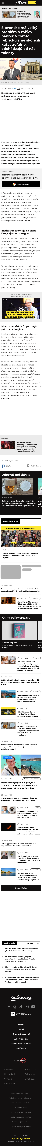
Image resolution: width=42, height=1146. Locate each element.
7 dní (37, 943)
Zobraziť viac (21, 888)
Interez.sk (9, 1069)
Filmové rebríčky (36, 598)
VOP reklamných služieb (20, 1103)
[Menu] (3, 2)
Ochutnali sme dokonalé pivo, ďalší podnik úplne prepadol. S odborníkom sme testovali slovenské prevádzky (19, 503)
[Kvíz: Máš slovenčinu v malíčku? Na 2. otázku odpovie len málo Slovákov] (8, 711)
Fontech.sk (9, 1083)
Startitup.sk (30, 1069)
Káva (37, 807)
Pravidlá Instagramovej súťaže (20, 1117)
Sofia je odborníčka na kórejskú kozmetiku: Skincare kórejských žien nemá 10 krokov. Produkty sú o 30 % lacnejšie (22, 979)
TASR (18, 88)
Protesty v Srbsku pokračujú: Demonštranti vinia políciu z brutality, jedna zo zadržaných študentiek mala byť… (27, 446)
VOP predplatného (20, 1108)
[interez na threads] (15, 1005)
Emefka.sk (30, 1079)
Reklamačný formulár (20, 1122)
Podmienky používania (20, 1093)
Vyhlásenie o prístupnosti (21, 1127)
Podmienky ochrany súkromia (20, 1098)
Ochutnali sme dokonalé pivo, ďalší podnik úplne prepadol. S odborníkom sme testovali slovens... (24, 15)
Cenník (21, 1029)
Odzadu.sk (30, 1074)
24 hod (30, 943)
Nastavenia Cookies (21, 1043)
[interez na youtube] (33, 1005)
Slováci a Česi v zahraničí (31, 779)
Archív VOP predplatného (21, 1112)
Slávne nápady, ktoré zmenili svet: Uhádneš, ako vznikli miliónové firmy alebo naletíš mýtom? (20, 555)
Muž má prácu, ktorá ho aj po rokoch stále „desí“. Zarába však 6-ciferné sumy (21, 950)
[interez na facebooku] (9, 1005)
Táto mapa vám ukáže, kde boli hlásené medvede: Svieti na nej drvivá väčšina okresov (21, 969)
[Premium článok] (7, 757)
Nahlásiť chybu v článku (11, 461)
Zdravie (37, 658)
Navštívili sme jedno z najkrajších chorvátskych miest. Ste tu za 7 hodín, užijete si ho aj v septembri (20, 959)
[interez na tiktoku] (21, 1005)
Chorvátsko (35, 691)
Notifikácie (21, 1048)
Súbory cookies (21, 1039)
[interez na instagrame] (27, 1005)
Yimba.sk (8, 1079)
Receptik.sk (10, 1074)
